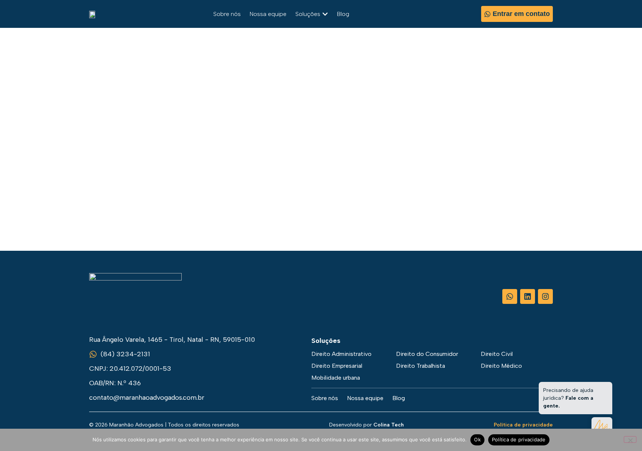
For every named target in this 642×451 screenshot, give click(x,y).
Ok (477, 439)
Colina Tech (388, 425)
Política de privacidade (523, 425)
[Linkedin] (527, 296)
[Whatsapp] (509, 296)
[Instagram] (545, 296)
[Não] (630, 439)
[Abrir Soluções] (325, 14)
